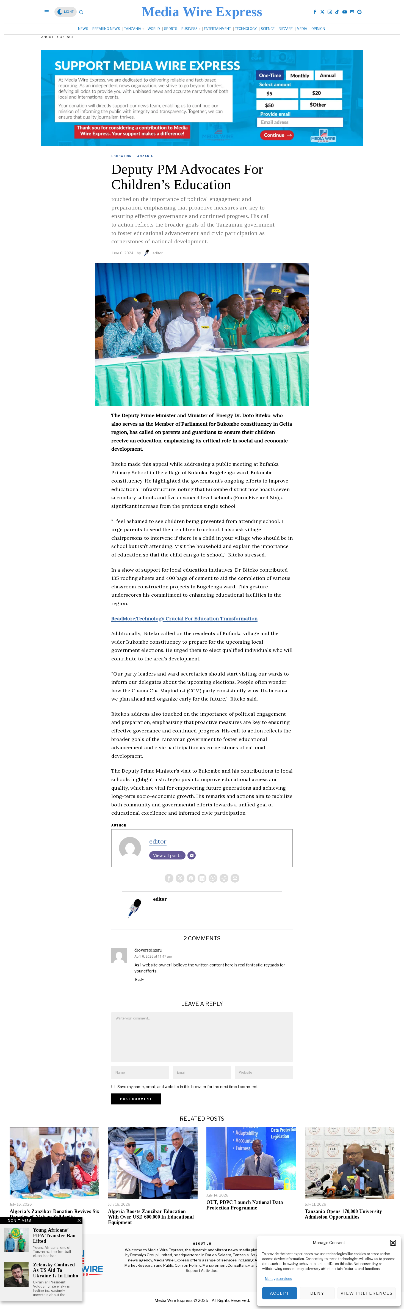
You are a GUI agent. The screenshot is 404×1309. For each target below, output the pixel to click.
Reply (139, 979)
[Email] (191, 855)
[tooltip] (315, 12)
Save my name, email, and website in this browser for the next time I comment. (187, 1086)
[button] (393, 1242)
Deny (317, 1293)
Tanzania (144, 156)
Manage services (278, 1279)
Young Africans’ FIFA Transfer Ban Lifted (54, 1236)
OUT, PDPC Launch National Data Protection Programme (244, 1205)
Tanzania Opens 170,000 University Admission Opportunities (343, 1214)
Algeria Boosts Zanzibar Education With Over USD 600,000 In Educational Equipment (151, 1217)
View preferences (367, 1293)
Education (121, 156)
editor (158, 253)
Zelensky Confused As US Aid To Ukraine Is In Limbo (55, 1270)
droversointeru (148, 950)
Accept (279, 1293)
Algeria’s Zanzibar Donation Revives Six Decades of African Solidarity (54, 1214)
